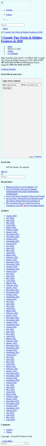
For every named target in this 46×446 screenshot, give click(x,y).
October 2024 (11, 267)
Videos (10, 51)
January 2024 (11, 287)
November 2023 (12, 292)
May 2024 (10, 278)
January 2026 (11, 232)
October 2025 (11, 239)
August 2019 (11, 410)
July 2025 (10, 246)
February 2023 (12, 313)
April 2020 (10, 392)
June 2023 (10, 304)
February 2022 (12, 341)
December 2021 (12, 345)
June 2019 (10, 415)
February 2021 (12, 369)
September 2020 (12, 380)
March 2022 (11, 338)
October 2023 (11, 294)
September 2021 (12, 352)
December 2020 (12, 373)
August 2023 (11, 299)
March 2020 (11, 394)
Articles (9, 430)
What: (4, 85)
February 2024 (12, 285)
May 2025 (10, 250)
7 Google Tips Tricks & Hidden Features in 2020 (21, 39)
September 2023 (12, 297)
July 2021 (10, 357)
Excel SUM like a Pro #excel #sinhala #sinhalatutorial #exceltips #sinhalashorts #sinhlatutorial (22, 191)
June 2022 (10, 332)
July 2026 (10, 218)
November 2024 (12, 264)
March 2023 (11, 311)
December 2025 (12, 234)
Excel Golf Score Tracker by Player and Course (25, 196)
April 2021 (10, 364)
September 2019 (12, 408)
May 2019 (10, 417)
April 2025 (10, 253)
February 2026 (12, 230)
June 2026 (10, 220)
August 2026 (11, 216)
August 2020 (11, 382)
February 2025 (12, 257)
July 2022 (10, 329)
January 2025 (11, 260)
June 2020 (10, 387)
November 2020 (12, 376)
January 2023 (11, 315)
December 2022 (12, 318)
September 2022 (12, 325)
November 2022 (12, 320)
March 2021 (11, 366)
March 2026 (11, 227)
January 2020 (11, 399)
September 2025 (12, 241)
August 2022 (11, 327)
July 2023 (10, 301)
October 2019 (11, 406)
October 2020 (11, 378)
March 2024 (11, 283)
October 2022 (11, 322)
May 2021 (10, 362)
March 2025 (11, 255)
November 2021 (12, 348)
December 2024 (12, 262)
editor (10, 46)
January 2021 (11, 371)
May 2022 (10, 334)
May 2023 (10, 306)
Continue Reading (8, 69)
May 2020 (10, 389)
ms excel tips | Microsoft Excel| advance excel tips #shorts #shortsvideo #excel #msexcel (24, 199)
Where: (23, 85)
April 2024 (10, 281)
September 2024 (12, 269)
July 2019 (10, 413)
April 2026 (10, 225)
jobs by (32, 157)
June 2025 (10, 248)
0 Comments (13, 53)
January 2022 (11, 343)
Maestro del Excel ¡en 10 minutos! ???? (22, 187)
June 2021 (10, 359)
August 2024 (11, 271)
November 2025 (12, 236)
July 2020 (10, 385)
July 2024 (10, 274)
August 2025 (11, 243)
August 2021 (11, 355)
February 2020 (12, 396)
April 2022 (10, 336)
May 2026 (10, 223)
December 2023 (12, 290)
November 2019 (12, 403)
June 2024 (10, 276)
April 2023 (10, 308)
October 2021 (11, 350)
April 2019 (10, 420)
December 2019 (12, 401)
